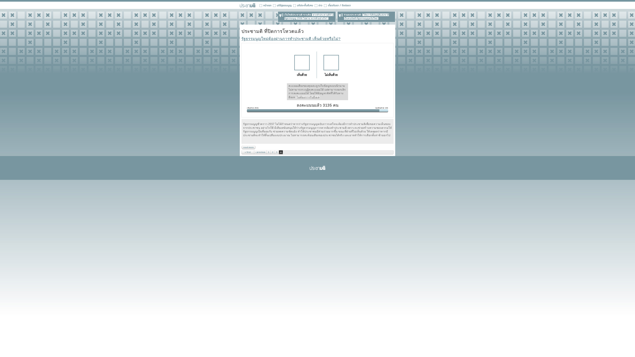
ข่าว (318, 5)
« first (248, 152)
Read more (249, 147)
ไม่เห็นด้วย (332, 65)
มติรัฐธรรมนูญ (282, 5)
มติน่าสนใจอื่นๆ (303, 5)
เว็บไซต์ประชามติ (247, 5)
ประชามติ (317, 168)
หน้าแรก (265, 5)
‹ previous (260, 152)
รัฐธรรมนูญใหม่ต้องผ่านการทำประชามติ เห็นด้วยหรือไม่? (291, 39)
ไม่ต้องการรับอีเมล (308, 97)
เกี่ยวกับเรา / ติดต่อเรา (337, 5)
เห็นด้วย (301, 65)
